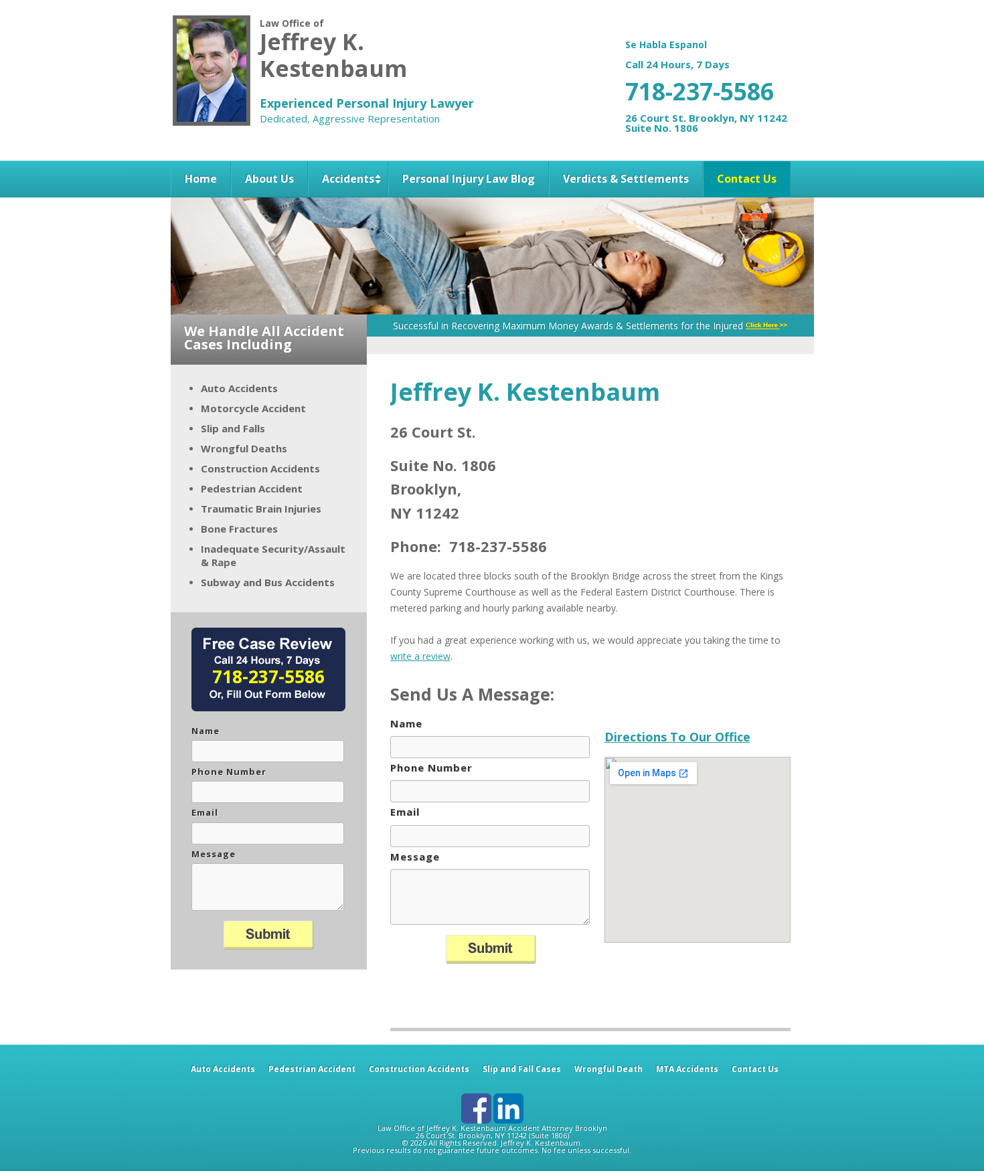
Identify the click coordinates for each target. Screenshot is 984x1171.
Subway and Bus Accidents (268, 582)
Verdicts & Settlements (626, 178)
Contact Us (746, 178)
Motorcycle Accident (253, 408)
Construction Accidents (260, 468)
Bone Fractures (239, 528)
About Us (269, 178)
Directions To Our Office (677, 737)
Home (201, 178)
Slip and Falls (233, 428)
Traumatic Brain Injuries (261, 508)
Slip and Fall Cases (522, 1069)
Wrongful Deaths (244, 448)
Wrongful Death (608, 1069)
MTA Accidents (687, 1069)
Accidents (348, 178)
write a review (420, 656)
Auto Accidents (239, 388)
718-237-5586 (699, 91)
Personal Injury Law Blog (468, 178)
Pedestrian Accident (252, 488)
